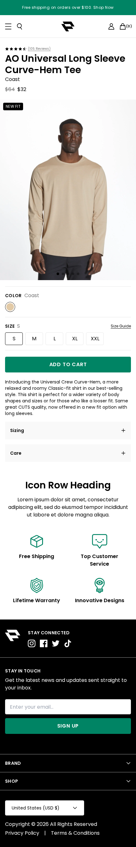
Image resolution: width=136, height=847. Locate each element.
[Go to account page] (111, 26)
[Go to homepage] (67, 26)
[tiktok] (67, 643)
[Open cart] (123, 26)
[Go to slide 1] (58, 274)
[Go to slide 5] (78, 274)
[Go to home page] (12, 638)
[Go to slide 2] (63, 274)
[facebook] (43, 643)
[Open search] (19, 26)
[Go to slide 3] (68, 274)
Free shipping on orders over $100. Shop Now (68, 7)
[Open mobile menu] (8, 26)
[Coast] (10, 307)
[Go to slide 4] (73, 274)
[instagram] (31, 643)
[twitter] (55, 643)
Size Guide (121, 326)
